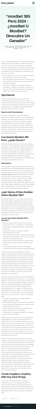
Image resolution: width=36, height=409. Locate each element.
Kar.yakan (7, 2)
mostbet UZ (14, 398)
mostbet (5, 398)
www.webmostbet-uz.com (8, 174)
